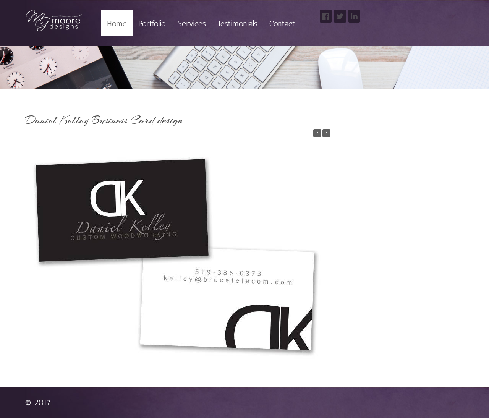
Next (323, 248)
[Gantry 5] (53, 21)
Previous (31, 248)
